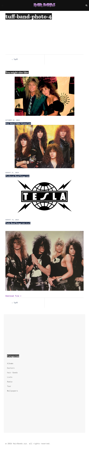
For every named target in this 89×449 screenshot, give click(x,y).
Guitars (10, 368)
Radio (9, 381)
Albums (10, 363)
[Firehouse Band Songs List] (44, 146)
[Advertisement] (40, 36)
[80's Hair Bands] (44, 5)
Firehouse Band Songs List (17, 176)
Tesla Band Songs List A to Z (17, 223)
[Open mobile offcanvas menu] (2, 5)
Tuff (16, 59)
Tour (9, 386)
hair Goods (12, 372)
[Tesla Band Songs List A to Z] (44, 196)
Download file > (13, 296)
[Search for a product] (86, 5)
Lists (9, 377)
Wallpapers (12, 391)
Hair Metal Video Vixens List (18, 123)
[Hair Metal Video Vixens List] (44, 96)
